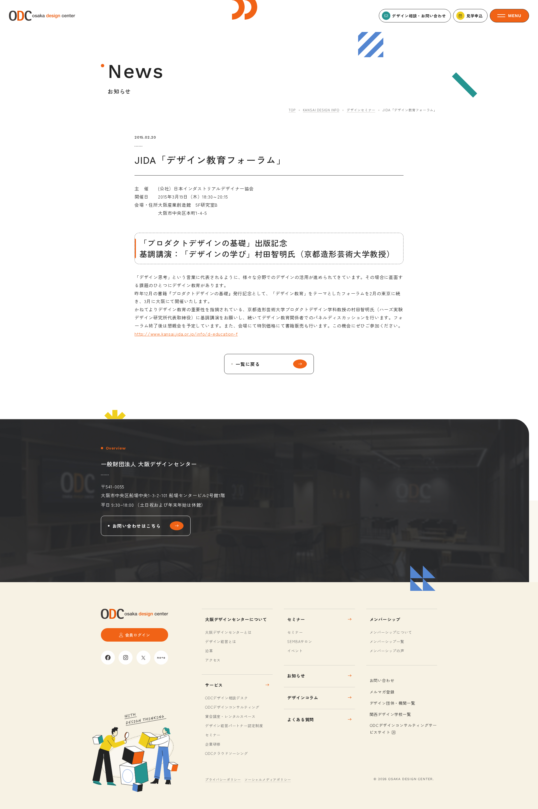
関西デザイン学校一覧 (390, 714)
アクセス (213, 660)
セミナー (213, 734)
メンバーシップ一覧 (387, 641)
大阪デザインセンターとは (228, 632)
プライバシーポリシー (223, 779)
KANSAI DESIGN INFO (321, 109)
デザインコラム (302, 697)
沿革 (209, 650)
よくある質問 (300, 719)
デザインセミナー (361, 109)
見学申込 (474, 16)
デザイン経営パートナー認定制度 (234, 725)
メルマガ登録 (382, 692)
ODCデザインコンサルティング (232, 707)
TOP (292, 109)
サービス (214, 685)
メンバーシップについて (391, 632)
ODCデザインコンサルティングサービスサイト (403, 728)
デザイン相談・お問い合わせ (419, 16)
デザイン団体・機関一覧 (392, 703)
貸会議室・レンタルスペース (230, 716)
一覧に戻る (248, 364)
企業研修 (213, 744)
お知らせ (296, 676)
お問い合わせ (382, 680)
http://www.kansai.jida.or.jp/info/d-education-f (186, 333)
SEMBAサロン (299, 641)
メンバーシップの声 (387, 650)
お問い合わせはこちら (136, 525)
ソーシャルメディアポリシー (267, 779)
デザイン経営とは (220, 641)
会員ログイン (137, 635)
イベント (295, 650)
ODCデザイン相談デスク (226, 697)
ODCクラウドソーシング (226, 753)
